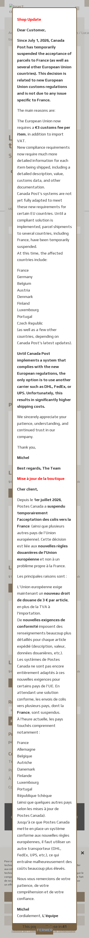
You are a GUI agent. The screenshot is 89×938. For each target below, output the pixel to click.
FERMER (45, 930)
